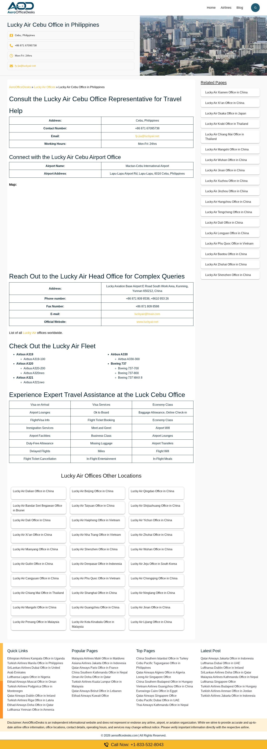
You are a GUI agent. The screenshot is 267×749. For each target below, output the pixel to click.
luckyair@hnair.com (147, 314)
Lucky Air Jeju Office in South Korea (154, 563)
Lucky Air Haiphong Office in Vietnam (96, 520)
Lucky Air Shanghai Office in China (94, 592)
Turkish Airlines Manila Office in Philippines (35, 663)
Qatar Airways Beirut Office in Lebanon (97, 691)
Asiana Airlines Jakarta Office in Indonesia (99, 663)
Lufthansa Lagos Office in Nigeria (28, 677)
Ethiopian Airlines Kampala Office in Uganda (36, 658)
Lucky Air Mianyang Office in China (35, 549)
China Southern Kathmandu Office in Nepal (100, 672)
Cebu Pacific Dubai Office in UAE (157, 700)
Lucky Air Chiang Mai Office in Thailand (38, 592)
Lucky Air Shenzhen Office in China (95, 549)
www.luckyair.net (147, 321)
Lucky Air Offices (44, 87)
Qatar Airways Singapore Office (156, 695)
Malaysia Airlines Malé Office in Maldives (98, 658)
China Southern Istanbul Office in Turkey (162, 658)
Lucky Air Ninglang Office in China (153, 592)
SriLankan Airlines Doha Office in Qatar (226, 672)
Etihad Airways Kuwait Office (90, 695)
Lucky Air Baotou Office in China (226, 254)
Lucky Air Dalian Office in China (33, 491)
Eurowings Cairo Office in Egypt (156, 691)
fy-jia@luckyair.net (25, 65)
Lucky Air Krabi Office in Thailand (226, 123)
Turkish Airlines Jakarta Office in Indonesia (228, 695)
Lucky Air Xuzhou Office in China (226, 180)
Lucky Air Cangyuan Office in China (36, 578)
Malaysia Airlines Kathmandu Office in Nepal (229, 677)
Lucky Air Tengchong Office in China (228, 212)
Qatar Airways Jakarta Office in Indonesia (227, 658)
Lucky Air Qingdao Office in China (152, 491)
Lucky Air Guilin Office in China (33, 563)
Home (211, 7)
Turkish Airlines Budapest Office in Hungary (229, 686)
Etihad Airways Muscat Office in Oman (31, 681)
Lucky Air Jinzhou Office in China (226, 191)
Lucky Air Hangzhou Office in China (228, 201)
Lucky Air (29, 333)
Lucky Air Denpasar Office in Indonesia (97, 563)
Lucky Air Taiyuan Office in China (93, 505)
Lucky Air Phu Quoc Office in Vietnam (96, 578)
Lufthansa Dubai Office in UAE (220, 663)
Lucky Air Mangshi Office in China (34, 607)
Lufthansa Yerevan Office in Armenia (30, 709)
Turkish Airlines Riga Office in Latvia (30, 700)
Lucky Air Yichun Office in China (151, 520)
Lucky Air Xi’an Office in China (32, 534)
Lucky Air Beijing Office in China (92, 491)
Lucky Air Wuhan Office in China (151, 549)
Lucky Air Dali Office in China (31, 520)
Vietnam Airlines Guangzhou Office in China (164, 686)
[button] (255, 7)
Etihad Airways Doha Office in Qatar (30, 704)
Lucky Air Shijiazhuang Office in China (155, 505)
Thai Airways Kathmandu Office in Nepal (162, 704)
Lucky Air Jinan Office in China (150, 607)
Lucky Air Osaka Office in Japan (225, 113)
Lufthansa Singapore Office (218, 681)
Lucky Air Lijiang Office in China (151, 621)
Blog (239, 7)
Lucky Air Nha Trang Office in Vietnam (96, 534)
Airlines (226, 7)
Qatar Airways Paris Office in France (95, 667)
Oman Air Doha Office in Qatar (91, 677)
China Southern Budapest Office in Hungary (164, 681)
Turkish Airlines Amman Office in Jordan (226, 691)
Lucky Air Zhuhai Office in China (151, 534)
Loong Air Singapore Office (153, 677)
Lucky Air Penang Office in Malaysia (36, 621)
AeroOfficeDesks (20, 87)
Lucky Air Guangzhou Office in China (95, 607)
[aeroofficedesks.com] (21, 7)
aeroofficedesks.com (124, 735)
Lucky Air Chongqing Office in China (154, 578)
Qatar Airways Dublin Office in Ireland (31, 695)
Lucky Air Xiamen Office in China (226, 92)
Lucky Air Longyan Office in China (227, 233)
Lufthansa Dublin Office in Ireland (222, 667)
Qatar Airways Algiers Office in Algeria (160, 672)
